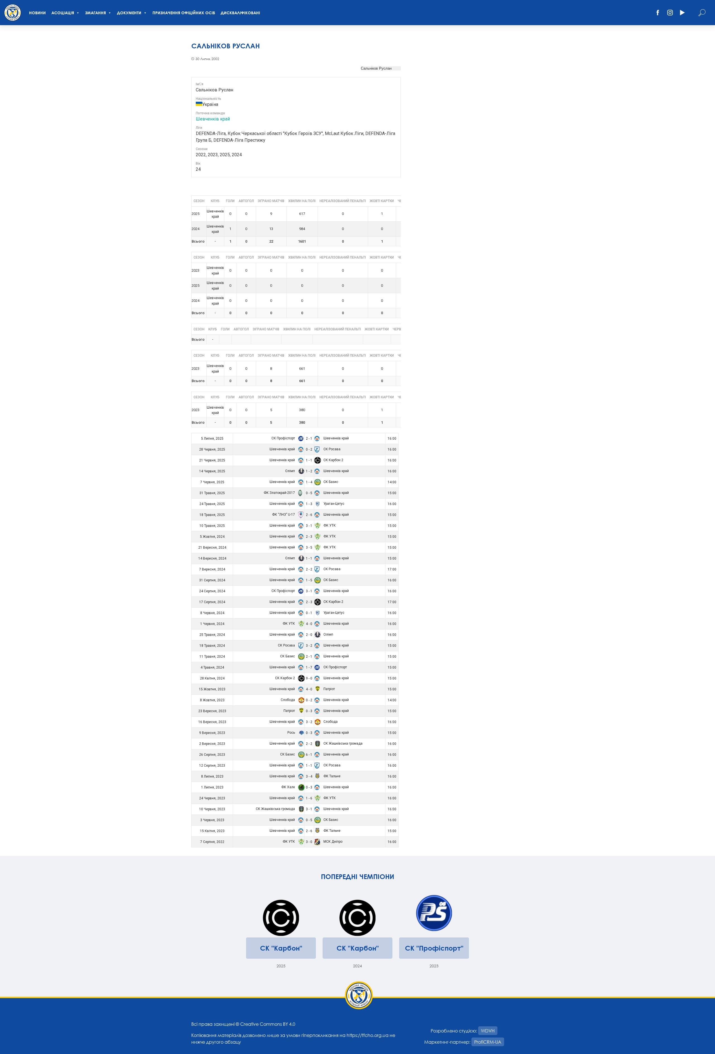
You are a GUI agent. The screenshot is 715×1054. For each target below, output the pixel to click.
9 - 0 (309, 678)
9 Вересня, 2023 (212, 733)
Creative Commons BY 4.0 (267, 1024)
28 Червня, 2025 (212, 449)
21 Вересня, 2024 (212, 547)
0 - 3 (309, 711)
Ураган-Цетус (333, 504)
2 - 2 (309, 569)
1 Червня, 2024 (212, 624)
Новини (37, 12)
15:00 (392, 493)
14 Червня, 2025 (212, 471)
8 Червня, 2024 (212, 613)
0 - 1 (309, 613)
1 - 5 (309, 580)
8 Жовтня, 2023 (212, 700)
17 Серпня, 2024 (212, 602)
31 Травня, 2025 (212, 493)
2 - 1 (309, 438)
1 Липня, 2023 (212, 787)
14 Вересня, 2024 (212, 558)
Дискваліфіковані (240, 12)
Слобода (288, 700)
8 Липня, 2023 (212, 776)
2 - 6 (309, 515)
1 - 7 (309, 667)
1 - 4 (309, 482)
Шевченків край (213, 119)
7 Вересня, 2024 (212, 569)
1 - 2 (309, 471)
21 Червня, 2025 (212, 460)
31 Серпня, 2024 (212, 580)
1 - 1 (309, 460)
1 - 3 (309, 504)
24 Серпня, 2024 (212, 591)
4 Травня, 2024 (212, 667)
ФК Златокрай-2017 (280, 493)
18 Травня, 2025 (212, 515)
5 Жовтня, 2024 (212, 537)
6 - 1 (309, 755)
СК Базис (330, 482)
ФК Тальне (331, 776)
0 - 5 (309, 493)
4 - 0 (309, 624)
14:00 (392, 482)
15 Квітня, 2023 (212, 831)
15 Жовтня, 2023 (212, 689)
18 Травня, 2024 (212, 646)
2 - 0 (309, 635)
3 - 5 (309, 547)
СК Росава (331, 449)
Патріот (329, 689)
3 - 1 (309, 526)
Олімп (290, 471)
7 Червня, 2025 (212, 482)
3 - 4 (309, 776)
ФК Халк (288, 787)
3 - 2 (309, 646)
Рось (291, 733)
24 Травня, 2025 (212, 504)
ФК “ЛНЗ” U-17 (284, 515)
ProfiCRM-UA (487, 1042)
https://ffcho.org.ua (368, 1035)
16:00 (392, 438)
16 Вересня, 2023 (212, 722)
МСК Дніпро (332, 842)
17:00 (392, 569)
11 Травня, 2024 (212, 657)
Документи (129, 12)
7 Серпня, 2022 (212, 842)
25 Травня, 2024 (212, 635)
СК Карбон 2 (333, 460)
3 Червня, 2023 (212, 820)
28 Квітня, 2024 (212, 678)
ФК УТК (329, 525)
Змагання (95, 12)
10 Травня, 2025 (212, 526)
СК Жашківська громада (343, 743)
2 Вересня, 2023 (212, 744)
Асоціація (62, 12)
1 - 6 (309, 798)
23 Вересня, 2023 (212, 711)
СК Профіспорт (283, 438)
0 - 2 (309, 449)
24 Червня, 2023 (212, 798)
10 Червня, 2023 (212, 809)
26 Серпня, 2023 (212, 755)
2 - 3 (309, 537)
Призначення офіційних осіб (183, 12)
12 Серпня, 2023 (212, 766)
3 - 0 (309, 842)
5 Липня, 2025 (212, 438)
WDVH (488, 1031)
